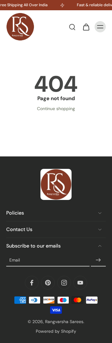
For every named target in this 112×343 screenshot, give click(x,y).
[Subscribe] (98, 260)
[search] (72, 27)
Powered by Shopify (56, 331)
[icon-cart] (86, 27)
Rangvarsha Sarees (64, 321)
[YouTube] (80, 283)
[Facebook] (32, 283)
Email (14, 260)
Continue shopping (56, 108)
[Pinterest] (48, 283)
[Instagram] (64, 283)
